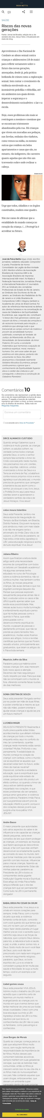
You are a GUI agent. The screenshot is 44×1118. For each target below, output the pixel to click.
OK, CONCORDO (22, 1115)
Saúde (5, 20)
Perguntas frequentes (10, 405)
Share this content (24, 11)
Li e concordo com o (20, 423)
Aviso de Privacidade (27, 423)
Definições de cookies (22, 1109)
